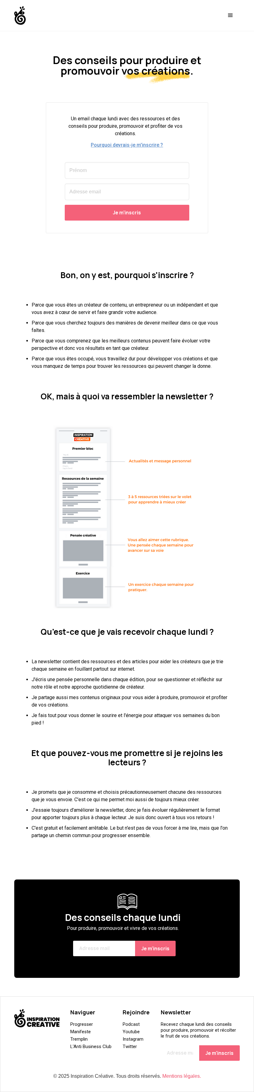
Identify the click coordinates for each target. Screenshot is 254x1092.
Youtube (131, 1031)
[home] (20, 15)
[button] (230, 15)
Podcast (131, 1024)
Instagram (133, 1039)
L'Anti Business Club (91, 1046)
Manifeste (80, 1031)
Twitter (130, 1046)
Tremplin (79, 1039)
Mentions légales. (181, 1076)
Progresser (81, 1024)
